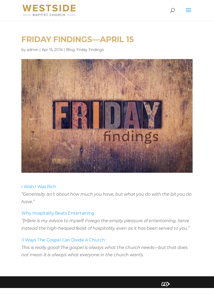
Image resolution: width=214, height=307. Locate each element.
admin (32, 49)
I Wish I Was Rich (38, 186)
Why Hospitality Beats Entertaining (57, 213)
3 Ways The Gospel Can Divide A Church (63, 240)
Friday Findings (90, 49)
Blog (70, 49)
